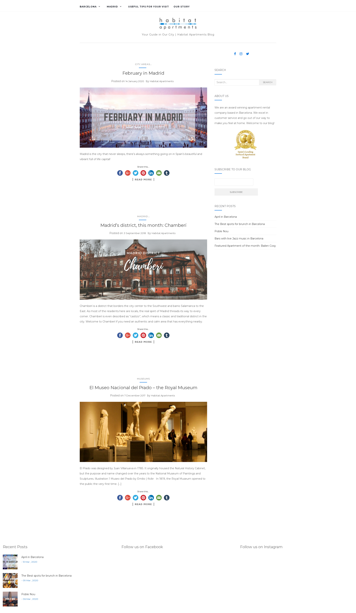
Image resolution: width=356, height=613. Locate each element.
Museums (143, 378)
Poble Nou (221, 231)
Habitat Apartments (162, 81)
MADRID (112, 6)
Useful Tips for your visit (148, 6)
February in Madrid (143, 73)
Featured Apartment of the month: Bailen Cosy (245, 245)
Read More (143, 179)
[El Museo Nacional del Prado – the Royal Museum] (143, 432)
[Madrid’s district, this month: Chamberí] (143, 269)
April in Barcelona (226, 216)
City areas (142, 64)
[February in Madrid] (143, 117)
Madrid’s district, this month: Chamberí (143, 225)
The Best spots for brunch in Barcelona (240, 224)
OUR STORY (182, 6)
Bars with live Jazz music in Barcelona (239, 238)
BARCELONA (88, 6)
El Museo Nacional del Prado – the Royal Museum (143, 387)
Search (267, 82)
